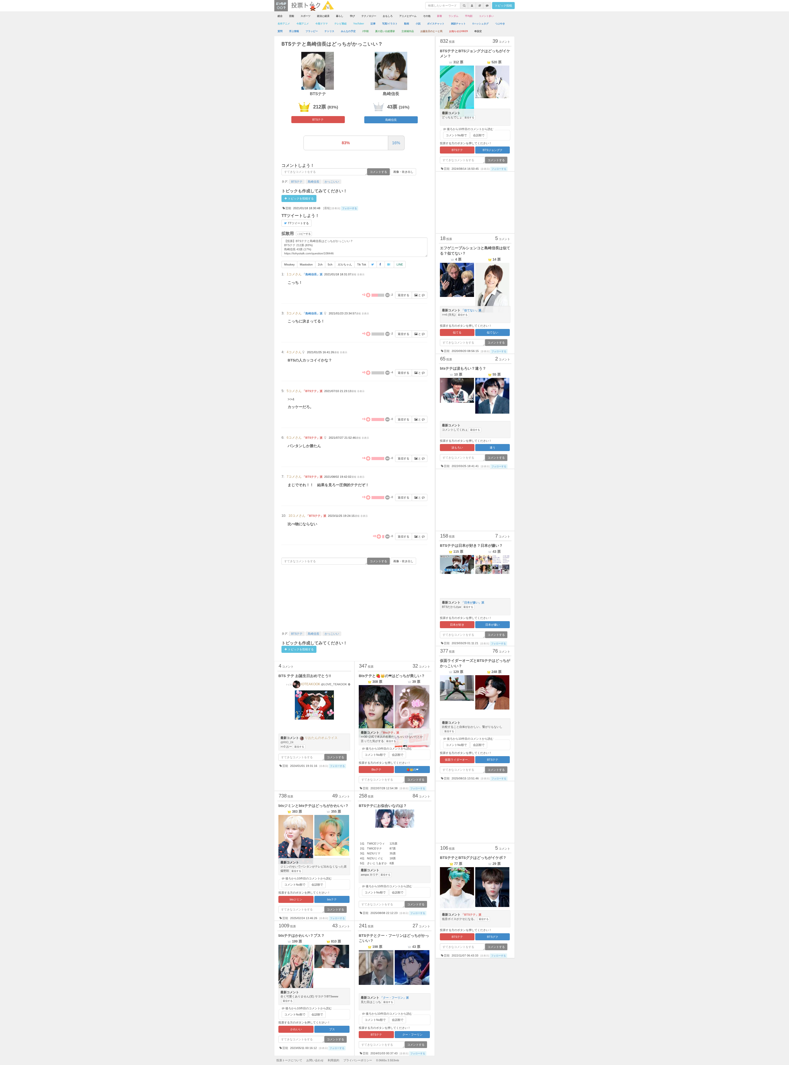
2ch (320, 264)
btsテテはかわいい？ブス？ (301, 935)
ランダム (453, 16)
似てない (492, 332)
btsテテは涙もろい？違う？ (463, 368)
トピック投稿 (503, 5)
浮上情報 (294, 31)
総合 (280, 16)
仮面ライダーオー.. (457, 759)
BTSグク (492, 936)
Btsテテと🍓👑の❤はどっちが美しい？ (392, 676)
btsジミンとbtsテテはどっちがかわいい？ (313, 806)
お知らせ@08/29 (458, 31)
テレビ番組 (340, 23)
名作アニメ (284, 23)
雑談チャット (458, 23)
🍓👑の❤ (412, 769)
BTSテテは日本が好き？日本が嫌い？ (471, 545)
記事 (373, 23)
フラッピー (312, 31)
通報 (353, 274)
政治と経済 (323, 16)
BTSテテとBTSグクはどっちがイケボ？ (473, 858)
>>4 (291, 399)
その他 (426, 16)
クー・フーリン (412, 1034)
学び (352, 16)
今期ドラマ (321, 23)
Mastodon (306, 264)
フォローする (349, 208)
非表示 (361, 274)
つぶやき (500, 23)
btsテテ (332, 899)
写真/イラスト (390, 23)
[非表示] (335, 208)
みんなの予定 (348, 31)
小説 (418, 23)
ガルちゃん (345, 264)
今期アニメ (302, 23)
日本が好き (457, 624)
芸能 (291, 16)
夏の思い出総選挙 (385, 31)
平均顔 (468, 16)
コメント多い (486, 16)
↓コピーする (304, 233)
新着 (439, 16)
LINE (400, 264)
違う (492, 447)
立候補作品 (407, 31)
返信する (403, 295)
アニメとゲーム (407, 16)
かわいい (296, 1029)
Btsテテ (376, 769)
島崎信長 (391, 119)
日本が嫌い (492, 624)
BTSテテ (318, 119)
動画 (406, 23)
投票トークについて (289, 1060)
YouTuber (358, 23)
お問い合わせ (315, 1060)
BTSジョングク (493, 150)
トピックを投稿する (300, 198)
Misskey (289, 264)
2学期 (365, 31)
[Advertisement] (354, 597)
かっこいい (332, 181)
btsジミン (296, 899)
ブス (332, 1029)
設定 (479, 31)
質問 (280, 31)
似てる (457, 332)
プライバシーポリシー (357, 1060)
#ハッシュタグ (480, 23)
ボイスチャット (435, 23)
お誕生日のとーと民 (431, 31)
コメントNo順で (375, 754)
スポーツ (305, 16)
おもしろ (388, 16)
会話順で (397, 754)
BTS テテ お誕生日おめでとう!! (304, 676)
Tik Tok (361, 264)
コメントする (378, 171)
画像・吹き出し (403, 171)
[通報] (327, 208)
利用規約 (333, 1060)
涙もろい (457, 447)
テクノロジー (368, 16)
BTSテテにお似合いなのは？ (383, 806)
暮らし (339, 16)
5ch (330, 264)
